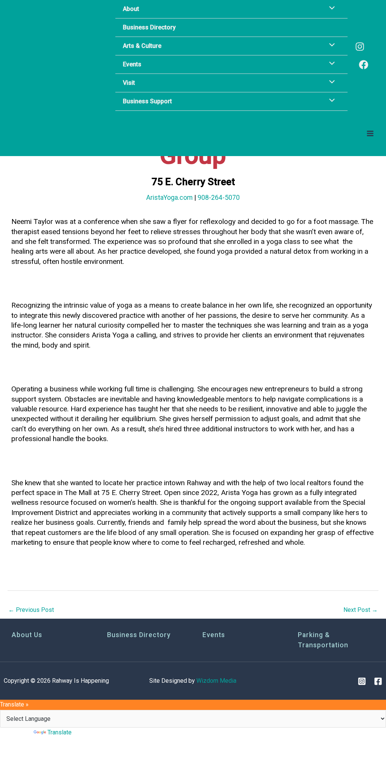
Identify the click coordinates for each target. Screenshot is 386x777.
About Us (27, 635)
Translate (59, 732)
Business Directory (139, 635)
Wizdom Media (216, 680)
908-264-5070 (219, 197)
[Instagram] (360, 46)
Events (213, 635)
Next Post (360, 609)
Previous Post (31, 609)
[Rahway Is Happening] (55, 55)
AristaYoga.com (169, 197)
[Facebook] (363, 64)
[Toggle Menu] (330, 46)
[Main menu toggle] (370, 133)
